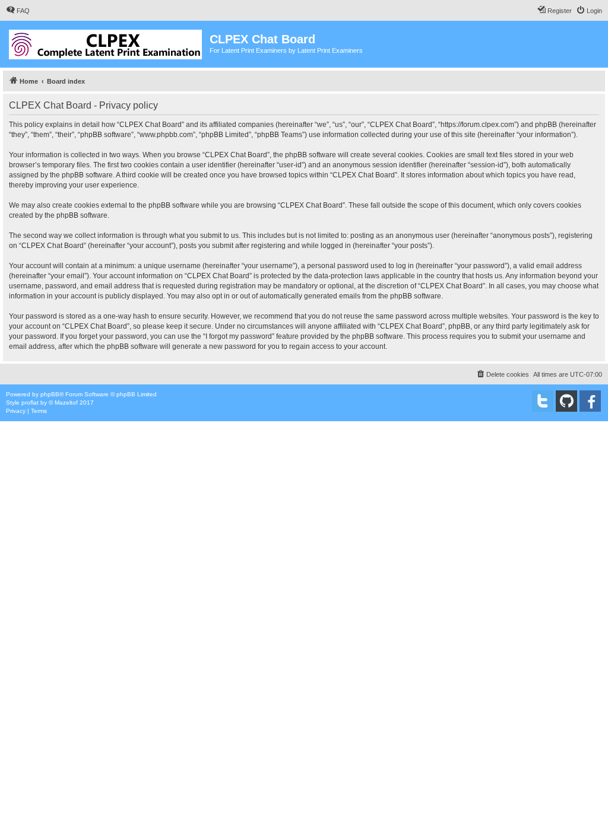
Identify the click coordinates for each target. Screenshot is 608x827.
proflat (30, 402)
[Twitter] (542, 401)
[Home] (106, 42)
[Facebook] (590, 401)
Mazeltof (66, 402)
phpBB (49, 394)
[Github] (566, 401)
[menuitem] (18, 11)
